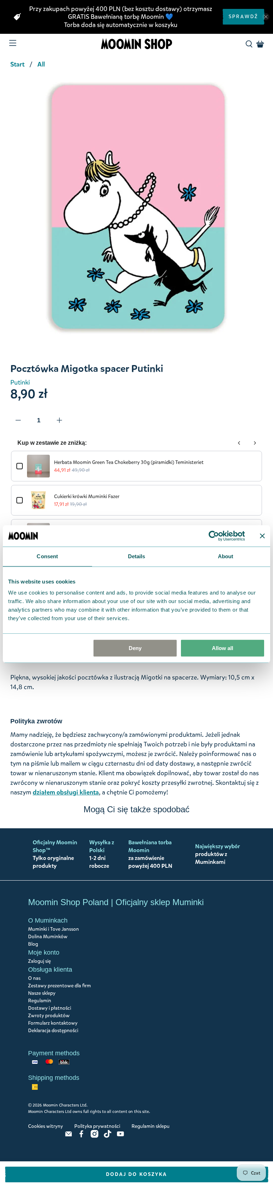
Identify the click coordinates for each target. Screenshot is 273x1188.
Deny (135, 648)
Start (17, 64)
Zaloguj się (39, 961)
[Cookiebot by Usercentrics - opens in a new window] (214, 535)
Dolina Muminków (48, 936)
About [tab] (226, 556)
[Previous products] (239, 443)
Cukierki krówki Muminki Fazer (86, 496)
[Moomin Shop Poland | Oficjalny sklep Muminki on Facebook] (81, 1136)
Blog (33, 944)
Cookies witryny (45, 1126)
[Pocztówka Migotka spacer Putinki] (136, 208)
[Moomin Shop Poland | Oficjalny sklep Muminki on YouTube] (120, 1136)
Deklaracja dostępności (53, 1030)
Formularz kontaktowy (52, 1023)
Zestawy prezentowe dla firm (59, 985)
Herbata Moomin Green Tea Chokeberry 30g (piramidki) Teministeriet (129, 462)
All (41, 64)
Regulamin (39, 1000)
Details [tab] (136, 556)
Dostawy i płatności (49, 1008)
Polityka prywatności (97, 1126)
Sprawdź (243, 16)
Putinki (20, 382)
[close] (265, 16)
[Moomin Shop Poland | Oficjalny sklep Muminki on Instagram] (94, 1136)
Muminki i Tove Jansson (53, 929)
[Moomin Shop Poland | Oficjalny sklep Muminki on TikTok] (108, 1136)
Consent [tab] (47, 556)
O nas (34, 978)
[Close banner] (262, 535)
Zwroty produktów (49, 1015)
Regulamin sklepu (151, 1126)
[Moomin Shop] (136, 43)
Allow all (222, 648)
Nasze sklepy (41, 993)
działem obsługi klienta (66, 792)
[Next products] (255, 443)
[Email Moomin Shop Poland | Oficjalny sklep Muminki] (69, 1136)
